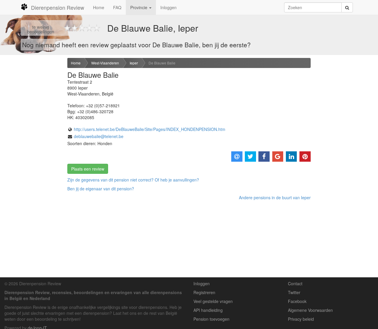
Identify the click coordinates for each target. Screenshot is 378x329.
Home (98, 7)
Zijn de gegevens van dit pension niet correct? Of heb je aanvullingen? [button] (133, 180)
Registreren (204, 292)
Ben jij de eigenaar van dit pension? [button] (100, 189)
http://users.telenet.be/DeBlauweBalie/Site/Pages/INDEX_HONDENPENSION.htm (149, 129)
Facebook (297, 301)
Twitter (294, 292)
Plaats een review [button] (87, 169)
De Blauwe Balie (162, 62)
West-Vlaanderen (105, 62)
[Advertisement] (31, 151)
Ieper (134, 62)
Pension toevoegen (211, 319)
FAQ (117, 7)
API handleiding (208, 310)
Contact (295, 283)
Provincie (139, 7)
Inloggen (168, 7)
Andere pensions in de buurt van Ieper (275, 197)
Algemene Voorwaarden (310, 310)
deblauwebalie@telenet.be (98, 136)
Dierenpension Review (57, 7)
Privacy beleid (301, 319)
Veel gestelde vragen (213, 301)
